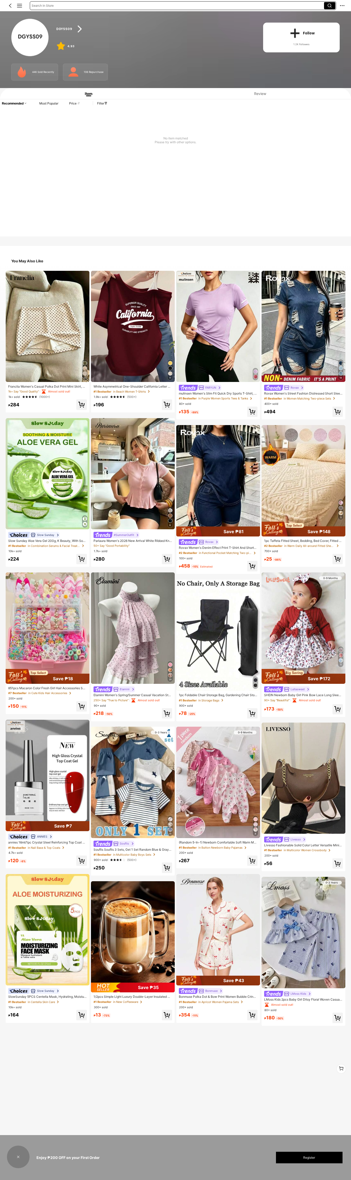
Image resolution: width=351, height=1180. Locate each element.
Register (309, 1157)
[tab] (86, 93)
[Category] (19, 5)
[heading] (154, 29)
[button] (10, 5)
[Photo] (21, 72)
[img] (47, 676)
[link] (30, 37)
